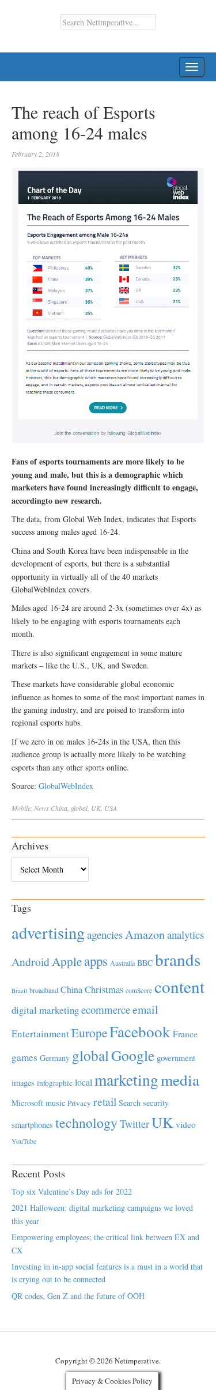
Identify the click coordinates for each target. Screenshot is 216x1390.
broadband (43, 990)
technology (86, 1122)
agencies (105, 934)
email (145, 1009)
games (24, 1057)
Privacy (79, 1103)
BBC (145, 962)
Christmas (104, 989)
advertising (48, 932)
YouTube (24, 1141)
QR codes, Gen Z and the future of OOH (78, 1295)
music (55, 1102)
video (186, 1124)
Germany (55, 1057)
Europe (89, 1033)
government (176, 1057)
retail (104, 1101)
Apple (67, 961)
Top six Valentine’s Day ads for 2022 (72, 1191)
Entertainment (40, 1033)
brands (177, 959)
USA (110, 808)
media (180, 1079)
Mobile (21, 808)
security (156, 1102)
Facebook (139, 1031)
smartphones (32, 1124)
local (83, 1082)
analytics (185, 934)
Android (31, 961)
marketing (126, 1079)
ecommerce (105, 1009)
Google (132, 1055)
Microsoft (27, 1102)
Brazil (19, 991)
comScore (139, 990)
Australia (122, 963)
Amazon (145, 934)
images (23, 1082)
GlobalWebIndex (66, 785)
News (41, 808)
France (185, 1034)
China (59, 808)
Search (130, 1102)
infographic (55, 1083)
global (79, 808)
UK (96, 808)
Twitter (134, 1124)
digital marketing (45, 1010)
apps (96, 960)
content (179, 986)
